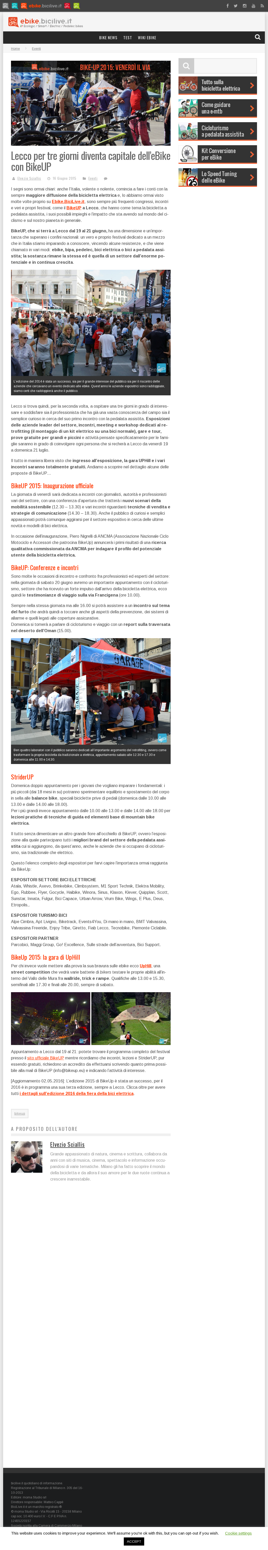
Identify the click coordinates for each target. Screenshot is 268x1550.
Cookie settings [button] (238, 1533)
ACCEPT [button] (134, 1541)
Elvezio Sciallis (29, 178)
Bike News (108, 37)
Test (127, 37)
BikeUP (73, 208)
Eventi (93, 178)
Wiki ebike (147, 37)
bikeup (19, 1113)
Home (15, 48)
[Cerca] (258, 37)
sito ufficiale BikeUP (45, 1058)
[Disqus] (91, 1259)
